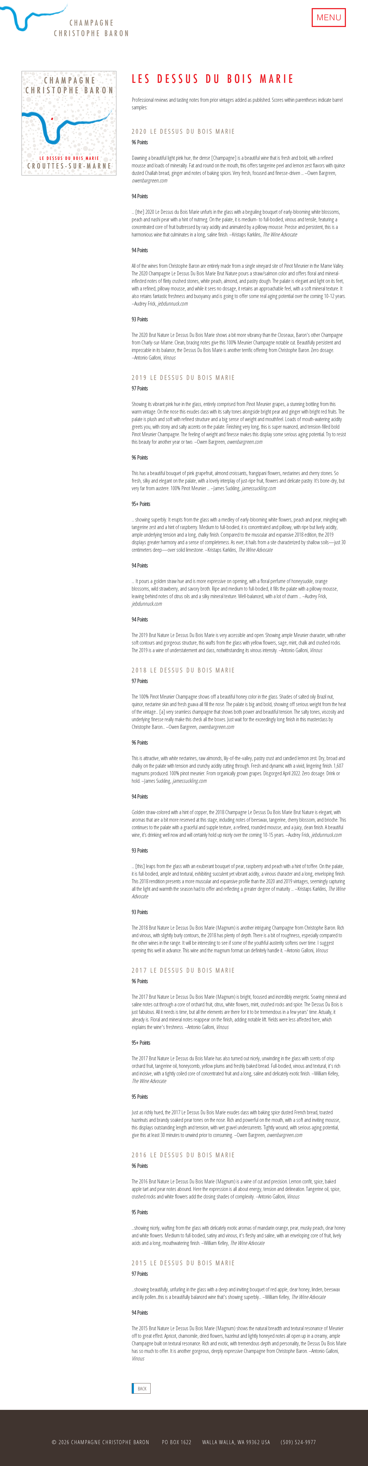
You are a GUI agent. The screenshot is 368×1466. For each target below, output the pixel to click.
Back (142, 1388)
